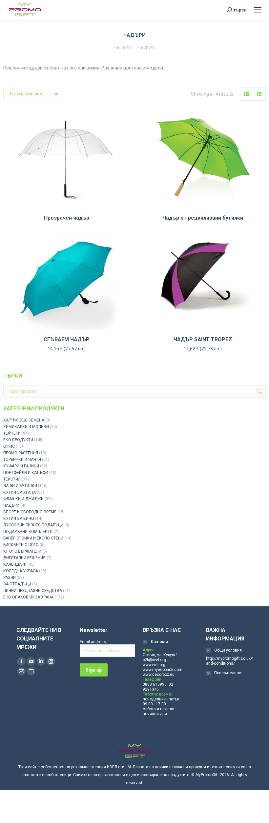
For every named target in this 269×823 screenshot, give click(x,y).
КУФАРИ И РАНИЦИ (21, 466)
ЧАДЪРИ (11, 505)
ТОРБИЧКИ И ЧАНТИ (22, 459)
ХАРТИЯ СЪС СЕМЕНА (23, 420)
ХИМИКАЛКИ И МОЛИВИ (26, 426)
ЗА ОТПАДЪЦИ (17, 584)
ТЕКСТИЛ (12, 479)
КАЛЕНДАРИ (15, 564)
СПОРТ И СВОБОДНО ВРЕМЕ (29, 512)
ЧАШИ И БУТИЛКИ (20, 485)
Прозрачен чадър (66, 218)
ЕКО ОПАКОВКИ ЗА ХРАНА (28, 597)
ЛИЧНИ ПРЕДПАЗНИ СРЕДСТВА (32, 590)
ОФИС (9, 446)
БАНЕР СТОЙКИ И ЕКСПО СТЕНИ (33, 538)
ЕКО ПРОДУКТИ (18, 440)
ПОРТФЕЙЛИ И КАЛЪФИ (25, 472)
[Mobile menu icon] (257, 9)
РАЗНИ (9, 577)
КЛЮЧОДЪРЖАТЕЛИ (22, 551)
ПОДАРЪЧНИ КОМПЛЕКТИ (27, 531)
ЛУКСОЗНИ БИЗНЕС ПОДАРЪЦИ (33, 525)
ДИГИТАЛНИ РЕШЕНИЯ (24, 558)
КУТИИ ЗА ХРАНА (19, 492)
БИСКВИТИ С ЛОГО (21, 544)
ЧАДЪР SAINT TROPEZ (203, 339)
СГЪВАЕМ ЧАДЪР (67, 339)
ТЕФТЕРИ (12, 433)
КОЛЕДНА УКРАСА (20, 571)
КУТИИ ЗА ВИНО (18, 518)
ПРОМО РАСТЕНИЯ (20, 453)
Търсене (259, 391)
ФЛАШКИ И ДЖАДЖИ (23, 499)
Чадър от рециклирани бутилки (202, 218)
